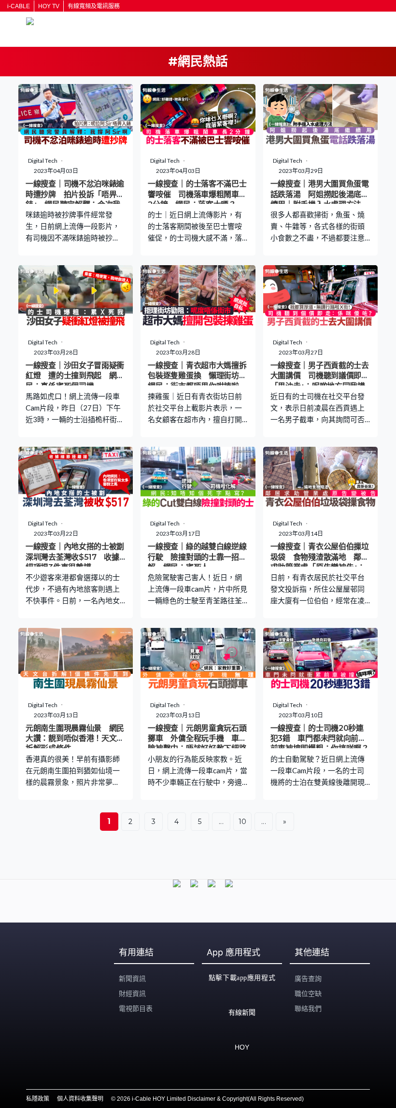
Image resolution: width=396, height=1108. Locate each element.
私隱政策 (37, 1098)
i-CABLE (18, 6)
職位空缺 (308, 993)
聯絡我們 (308, 1008)
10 (243, 821)
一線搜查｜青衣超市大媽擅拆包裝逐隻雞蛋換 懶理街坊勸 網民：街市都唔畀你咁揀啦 (201, 376)
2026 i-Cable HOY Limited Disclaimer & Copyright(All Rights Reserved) (210, 1098)
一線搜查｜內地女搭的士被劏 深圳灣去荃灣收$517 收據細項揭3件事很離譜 (79, 557)
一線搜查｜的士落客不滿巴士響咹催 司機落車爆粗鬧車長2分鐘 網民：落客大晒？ (197, 194)
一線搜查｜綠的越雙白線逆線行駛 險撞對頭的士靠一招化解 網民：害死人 (197, 557)
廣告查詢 (308, 978)
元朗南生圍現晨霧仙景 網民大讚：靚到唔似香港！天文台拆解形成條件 (75, 738)
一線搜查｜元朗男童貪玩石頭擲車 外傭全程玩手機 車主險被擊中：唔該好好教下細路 (197, 738)
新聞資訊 (132, 978)
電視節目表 (136, 1008)
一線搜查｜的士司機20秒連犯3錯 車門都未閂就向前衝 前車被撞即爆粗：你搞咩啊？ (322, 738)
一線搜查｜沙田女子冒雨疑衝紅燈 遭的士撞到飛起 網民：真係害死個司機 (75, 376)
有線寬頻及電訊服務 (94, 6)
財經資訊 (132, 993)
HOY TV (48, 6)
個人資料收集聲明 (80, 1098)
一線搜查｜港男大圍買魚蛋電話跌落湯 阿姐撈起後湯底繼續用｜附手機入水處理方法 (319, 194)
